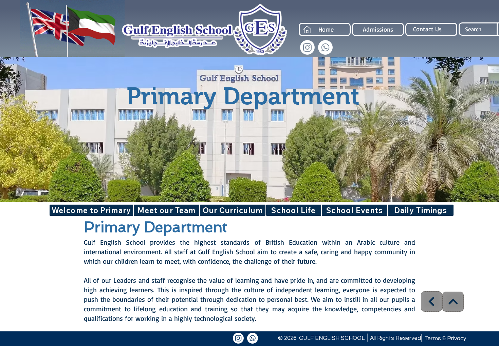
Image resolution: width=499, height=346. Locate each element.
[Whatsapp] (325, 47)
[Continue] (431, 301)
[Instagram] (307, 47)
